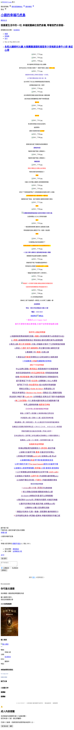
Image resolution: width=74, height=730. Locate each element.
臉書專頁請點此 (37, 316)
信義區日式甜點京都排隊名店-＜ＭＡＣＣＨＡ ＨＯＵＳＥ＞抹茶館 (37, 426)
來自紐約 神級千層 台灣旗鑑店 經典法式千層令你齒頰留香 (37, 397)
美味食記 (16, 549)
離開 (11, 726)
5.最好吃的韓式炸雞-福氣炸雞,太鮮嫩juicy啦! (37, 504)
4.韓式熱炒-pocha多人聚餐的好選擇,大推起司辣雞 (37, 500)
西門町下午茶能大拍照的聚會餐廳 (36, 385)
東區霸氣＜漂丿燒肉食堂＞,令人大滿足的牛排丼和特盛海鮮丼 (37, 422)
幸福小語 (4, 532)
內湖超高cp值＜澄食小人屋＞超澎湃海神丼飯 (37, 418)
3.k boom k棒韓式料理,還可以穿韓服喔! (37, 496)
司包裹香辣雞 (47, 488)
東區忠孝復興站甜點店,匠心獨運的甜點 (37, 393)
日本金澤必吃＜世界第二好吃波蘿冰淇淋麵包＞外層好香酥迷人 (37, 435)
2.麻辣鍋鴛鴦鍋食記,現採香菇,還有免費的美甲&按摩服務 (37, 340)
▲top (2, 555)
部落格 (7, 36)
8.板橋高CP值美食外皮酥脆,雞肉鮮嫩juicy (36, 476)
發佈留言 (4, 570)
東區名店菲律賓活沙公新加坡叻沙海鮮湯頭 (38, 357)
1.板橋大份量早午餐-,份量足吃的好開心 (36, 452)
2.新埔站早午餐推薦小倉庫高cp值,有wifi (36, 456)
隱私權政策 (48, 703)
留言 (18, 543)
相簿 (6, 34)
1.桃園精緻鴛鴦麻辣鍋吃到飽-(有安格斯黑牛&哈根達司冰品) (37, 336)
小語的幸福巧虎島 (13, 15)
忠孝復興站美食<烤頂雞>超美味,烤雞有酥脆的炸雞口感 (37, 516)
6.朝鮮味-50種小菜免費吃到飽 (37, 508)
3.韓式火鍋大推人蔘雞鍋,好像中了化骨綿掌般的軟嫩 (37, 344)
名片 (6, 38)
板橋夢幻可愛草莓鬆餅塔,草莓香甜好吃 (36, 377)
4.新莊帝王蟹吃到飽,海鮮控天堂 (37, 348)
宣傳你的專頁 (4, 677)
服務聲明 (55, 703)
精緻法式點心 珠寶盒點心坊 (37, 389)
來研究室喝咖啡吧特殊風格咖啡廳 (37, 373)
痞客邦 (14, 543)
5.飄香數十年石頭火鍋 (37, 352)
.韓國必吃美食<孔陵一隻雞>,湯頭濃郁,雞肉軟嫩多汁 (38, 512)
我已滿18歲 (5, 726)
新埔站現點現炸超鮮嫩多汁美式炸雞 (36, 448)
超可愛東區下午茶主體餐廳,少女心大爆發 (36, 381)
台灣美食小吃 (17, 551)
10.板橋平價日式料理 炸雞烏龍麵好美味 (37, 480)
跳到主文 (4, 20)
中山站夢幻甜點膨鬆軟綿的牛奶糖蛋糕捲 (37, 369)
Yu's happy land (4, 673)
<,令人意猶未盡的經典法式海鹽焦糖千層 (36, 401)
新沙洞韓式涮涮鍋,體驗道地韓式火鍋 (38, 492)
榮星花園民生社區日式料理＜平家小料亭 (36, 431)
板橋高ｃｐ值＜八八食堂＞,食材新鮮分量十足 (36, 440)
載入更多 (4, 558)
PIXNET (22, 703)
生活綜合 (16, 30)
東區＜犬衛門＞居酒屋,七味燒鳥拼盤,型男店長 (37, 413)
